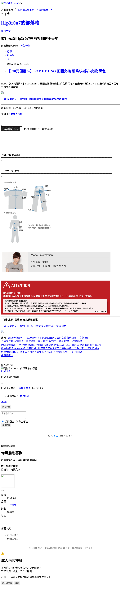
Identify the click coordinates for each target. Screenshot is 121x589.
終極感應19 (7, 355)
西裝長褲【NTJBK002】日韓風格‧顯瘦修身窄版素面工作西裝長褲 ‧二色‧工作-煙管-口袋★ (50, 348)
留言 (28, 388)
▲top (3, 401)
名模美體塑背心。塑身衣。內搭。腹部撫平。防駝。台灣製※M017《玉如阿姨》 (43, 352)
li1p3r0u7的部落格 (20, 23)
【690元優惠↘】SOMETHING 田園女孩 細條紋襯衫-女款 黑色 (56, 71)
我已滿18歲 (7, 583)
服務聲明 (88, 548)
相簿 (9, 51)
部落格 (10, 55)
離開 (17, 583)
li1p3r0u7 (5, 371)
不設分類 (25, 45)
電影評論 (24, 396)
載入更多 (6, 407)
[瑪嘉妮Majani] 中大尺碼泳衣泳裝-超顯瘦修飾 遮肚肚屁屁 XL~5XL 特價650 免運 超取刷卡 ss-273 (51, 345)
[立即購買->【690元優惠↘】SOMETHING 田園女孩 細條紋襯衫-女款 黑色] (2, 93)
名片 (9, 58)
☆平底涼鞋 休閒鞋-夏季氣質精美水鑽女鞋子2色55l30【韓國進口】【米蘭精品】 (42, 341)
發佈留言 (6, 425)
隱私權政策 (77, 548)
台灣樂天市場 (15, 114)
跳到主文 (6, 31)
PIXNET (38, 548)
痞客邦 (22, 388)
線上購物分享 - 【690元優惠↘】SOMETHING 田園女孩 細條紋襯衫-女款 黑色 (48, 338)
